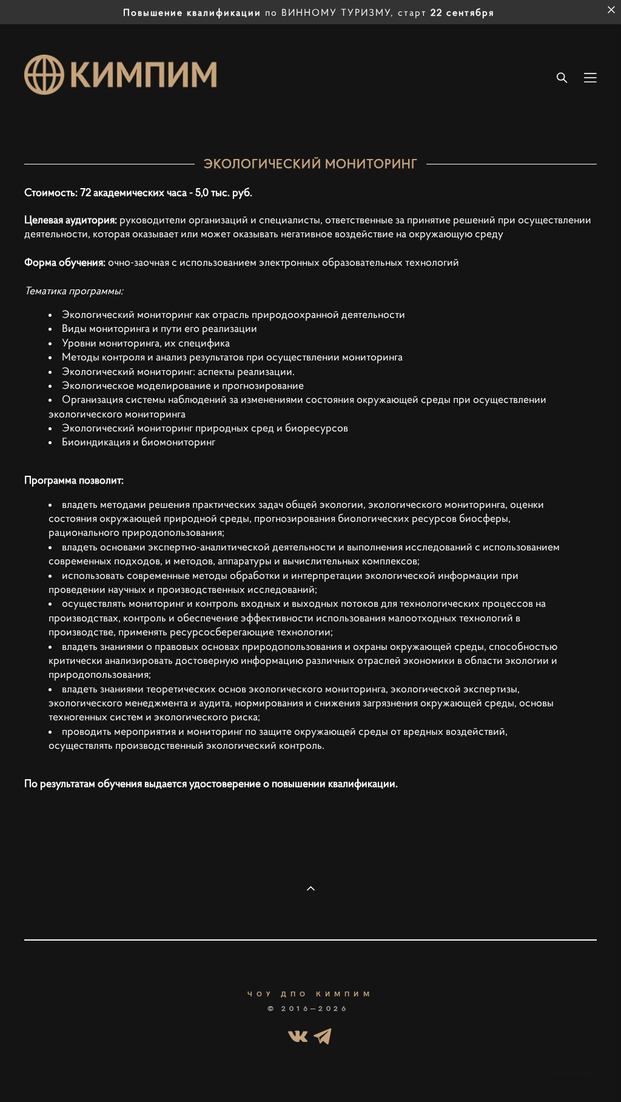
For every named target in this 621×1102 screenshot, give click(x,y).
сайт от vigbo (572, 1073)
